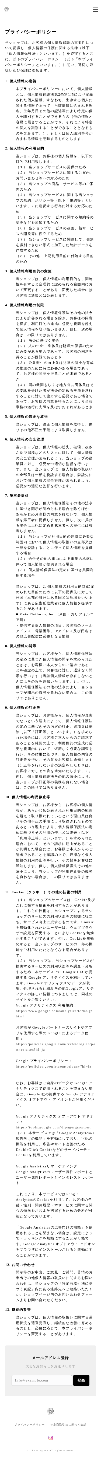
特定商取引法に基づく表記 (68, 1424)
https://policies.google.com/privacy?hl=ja (53, 1066)
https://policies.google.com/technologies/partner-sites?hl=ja (55, 1047)
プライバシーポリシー (29, 1424)
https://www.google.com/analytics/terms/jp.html (55, 1013)
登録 (81, 1380)
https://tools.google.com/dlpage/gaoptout (53, 1127)
